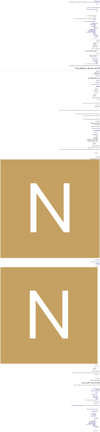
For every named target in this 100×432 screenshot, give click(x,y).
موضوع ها (94, 43)
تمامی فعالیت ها (92, 421)
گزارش (94, 94)
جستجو (94, 425)
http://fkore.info (97, 106)
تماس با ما (96, 403)
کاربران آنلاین (93, 26)
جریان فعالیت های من (91, 422)
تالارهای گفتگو (93, 24)
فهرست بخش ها (95, 23)
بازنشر (94, 95)
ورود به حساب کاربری (96, 388)
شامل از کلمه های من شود (90, 50)
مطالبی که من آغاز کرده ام (90, 424)
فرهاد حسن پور (96, 130)
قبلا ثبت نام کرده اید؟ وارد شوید (92, 9)
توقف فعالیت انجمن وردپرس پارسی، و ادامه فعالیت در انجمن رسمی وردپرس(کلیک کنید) (84, 1)
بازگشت (94, 413)
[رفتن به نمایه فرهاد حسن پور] (96, 124)
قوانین (94, 25)
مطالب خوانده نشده (92, 423)
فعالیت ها (96, 28)
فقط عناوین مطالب (92, 56)
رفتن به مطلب (97, 0)
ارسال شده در (96, 84)
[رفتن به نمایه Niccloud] (50, 257)
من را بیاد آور (93, 18)
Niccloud (98, 263)
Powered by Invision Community (77, 405)
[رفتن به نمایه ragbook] (98, 71)
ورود (94, 19)
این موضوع (94, 45)
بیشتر (94, 27)
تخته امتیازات (95, 426)
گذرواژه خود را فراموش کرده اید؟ (89, 21)
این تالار (95, 44)
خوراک (96, 392)
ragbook (95, 72)
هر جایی (94, 42)
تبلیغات (96, 35)
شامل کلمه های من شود (91, 51)
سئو (93, 73)
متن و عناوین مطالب (92, 55)
